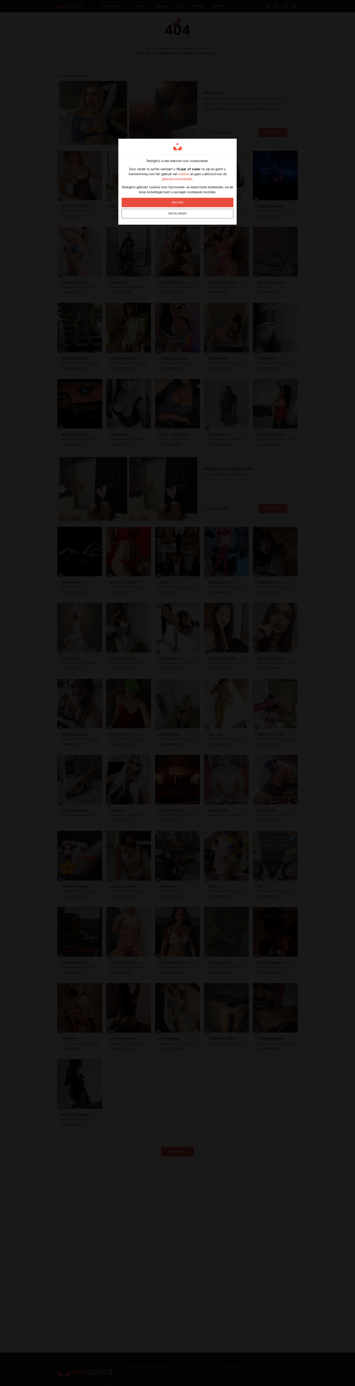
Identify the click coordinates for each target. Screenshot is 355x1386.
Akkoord (177, 202)
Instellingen (177, 213)
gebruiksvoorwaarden (177, 179)
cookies (183, 174)
